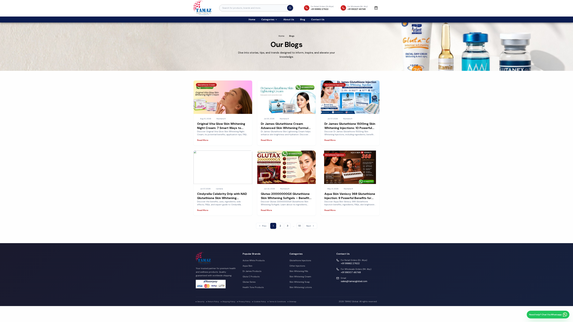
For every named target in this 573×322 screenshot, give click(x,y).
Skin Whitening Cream (300, 276)
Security (200, 301)
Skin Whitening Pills (298, 271)
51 (299, 225)
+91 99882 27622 (350, 263)
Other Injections (297, 265)
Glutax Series (249, 282)
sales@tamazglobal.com (354, 281)
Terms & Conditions (277, 301)
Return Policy (213, 301)
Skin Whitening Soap (299, 282)
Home (252, 19)
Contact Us (317, 19)
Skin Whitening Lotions (300, 287)
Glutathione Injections (300, 260)
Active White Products (254, 260)
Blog (302, 19)
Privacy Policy (244, 301)
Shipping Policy (228, 301)
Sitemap (292, 301)
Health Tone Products (253, 287)
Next (308, 226)
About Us (288, 19)
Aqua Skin (247, 265)
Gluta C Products (251, 276)
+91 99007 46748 (351, 272)
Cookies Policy (260, 301)
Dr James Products (252, 271)
